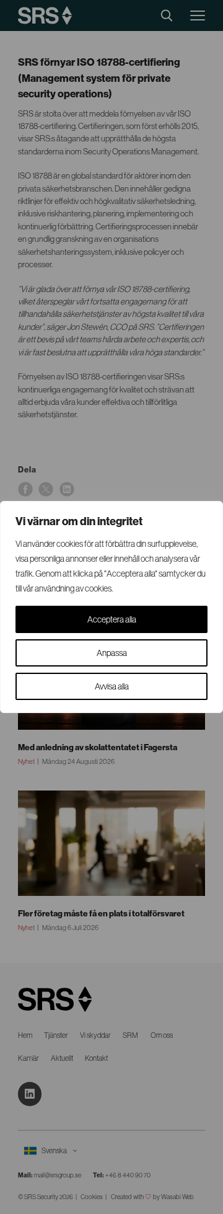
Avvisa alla (112, 686)
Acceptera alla (111, 619)
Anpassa (112, 653)
